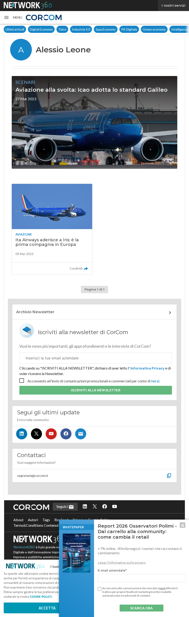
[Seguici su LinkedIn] (21, 433)
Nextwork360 (24, 547)
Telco (62, 29)
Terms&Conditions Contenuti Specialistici (46, 525)
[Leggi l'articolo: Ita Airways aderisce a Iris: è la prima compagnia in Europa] (52, 229)
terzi (155, 381)
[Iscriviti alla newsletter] (80, 433)
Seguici (62, 506)
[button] (13, 17)
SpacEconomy (106, 29)
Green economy (154, 29)
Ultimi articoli (15, 29)
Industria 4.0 (81, 29)
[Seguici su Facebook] (65, 433)
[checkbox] (99, 589)
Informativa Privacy (147, 368)
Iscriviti (96, 390)
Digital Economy (41, 29)
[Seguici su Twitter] (36, 433)
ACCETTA (47, 608)
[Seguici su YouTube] (51, 433)
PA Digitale (129, 29)
